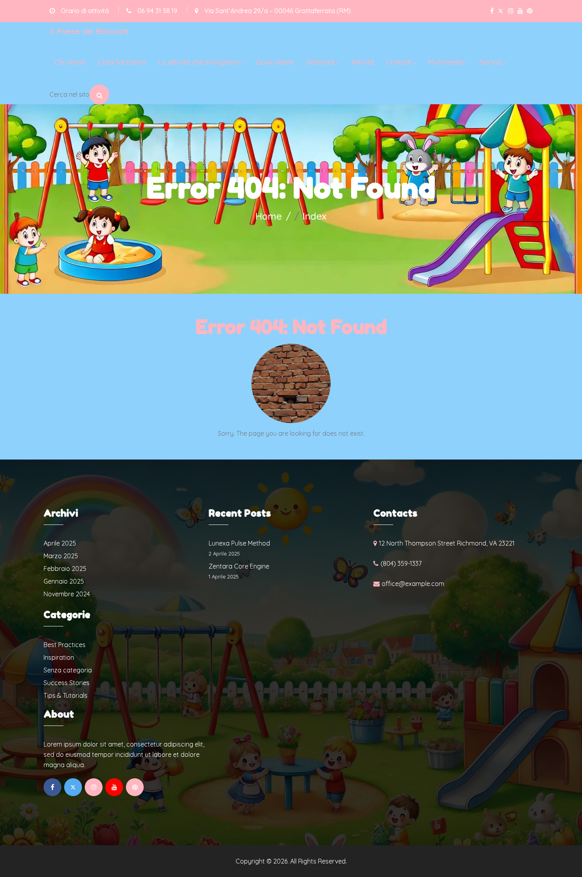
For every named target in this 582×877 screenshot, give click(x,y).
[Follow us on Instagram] (511, 11)
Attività (362, 62)
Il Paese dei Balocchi (88, 31)
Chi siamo (70, 62)
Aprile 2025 (60, 543)
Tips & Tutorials (65, 695)
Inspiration (59, 657)
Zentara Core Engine (239, 566)
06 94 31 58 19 (157, 11)
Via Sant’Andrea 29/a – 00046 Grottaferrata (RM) (277, 11)
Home (268, 216)
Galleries (320, 62)
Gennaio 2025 (64, 581)
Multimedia (445, 62)
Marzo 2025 (61, 556)
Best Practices (65, 645)
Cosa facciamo (122, 62)
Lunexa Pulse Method (239, 543)
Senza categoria (68, 670)
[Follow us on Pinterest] (530, 11)
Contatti (398, 62)
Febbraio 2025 (65, 569)
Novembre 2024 (67, 594)
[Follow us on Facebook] (492, 11)
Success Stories (66, 683)
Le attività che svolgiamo (199, 62)
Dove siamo (275, 62)
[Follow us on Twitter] (501, 11)
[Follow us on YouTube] (520, 11)
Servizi (490, 62)
